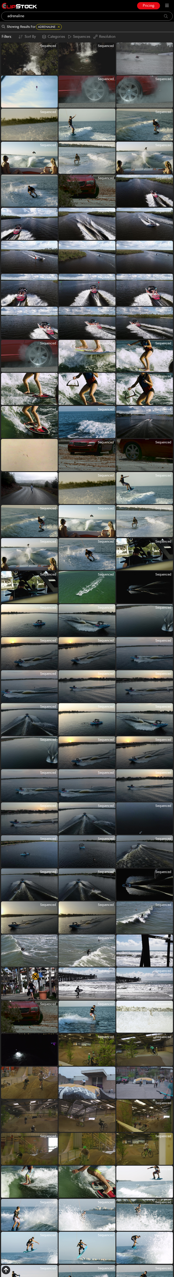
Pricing (148, 6)
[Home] (19, 6)
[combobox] (87, 16)
